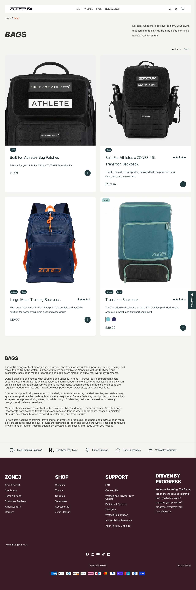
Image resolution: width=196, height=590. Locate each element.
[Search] (169, 9)
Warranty (110, 509)
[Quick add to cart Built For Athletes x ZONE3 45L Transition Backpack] (183, 184)
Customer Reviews (15, 501)
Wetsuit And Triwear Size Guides (119, 497)
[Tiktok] (103, 554)
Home (8, 18)
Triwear (59, 490)
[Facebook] (87, 554)
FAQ (107, 485)
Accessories (62, 506)
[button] (187, 49)
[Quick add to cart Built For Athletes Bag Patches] (88, 173)
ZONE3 (188, 565)
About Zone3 (12, 485)
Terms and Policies (98, 566)
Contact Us (111, 490)
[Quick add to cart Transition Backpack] (183, 328)
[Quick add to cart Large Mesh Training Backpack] (88, 320)
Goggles (60, 495)
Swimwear (61, 501)
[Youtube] (98, 554)
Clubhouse (11, 490)
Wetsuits (60, 485)
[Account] (176, 9)
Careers (9, 511)
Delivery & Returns (115, 504)
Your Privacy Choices (117, 525)
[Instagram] (92, 554)
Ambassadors (13, 506)
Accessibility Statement (118, 520)
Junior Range (62, 511)
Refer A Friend (13, 495)
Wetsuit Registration (116, 514)
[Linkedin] (109, 554)
